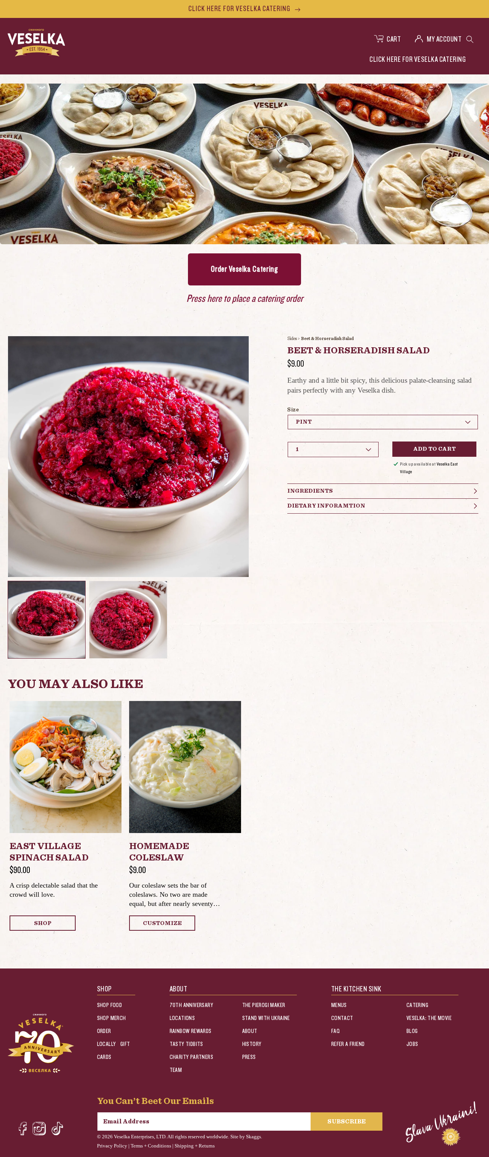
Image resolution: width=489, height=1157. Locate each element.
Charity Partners (191, 1057)
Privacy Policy (112, 1146)
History (252, 1044)
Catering (417, 1005)
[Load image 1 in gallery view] (47, 620)
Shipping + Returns (195, 1146)
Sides (292, 338)
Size (293, 410)
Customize (162, 923)
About (249, 1031)
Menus (339, 1005)
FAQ (335, 1031)
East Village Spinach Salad (49, 852)
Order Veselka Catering (244, 269)
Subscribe (346, 1121)
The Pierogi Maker (263, 1005)
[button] (469, 39)
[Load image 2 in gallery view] (128, 620)
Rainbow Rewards (191, 1031)
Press (249, 1057)
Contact (342, 1018)
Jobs (412, 1044)
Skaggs (253, 1136)
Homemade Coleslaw (159, 852)
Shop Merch (111, 1018)
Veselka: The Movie (429, 1018)
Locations (182, 1018)
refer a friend (348, 1044)
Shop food (109, 1005)
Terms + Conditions (151, 1146)
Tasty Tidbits (186, 1044)
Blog (412, 1031)
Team (176, 1070)
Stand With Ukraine (266, 1018)
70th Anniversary (191, 1005)
